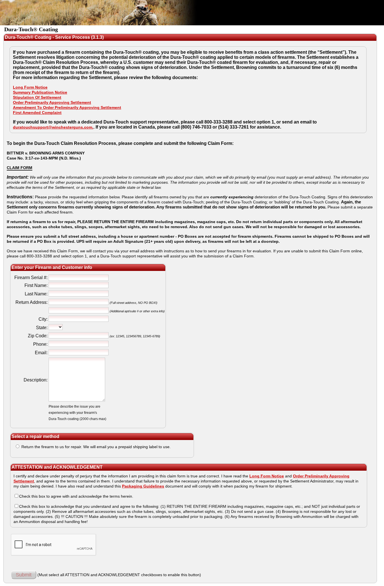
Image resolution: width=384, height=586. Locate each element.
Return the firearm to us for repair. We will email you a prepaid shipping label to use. (95, 446)
